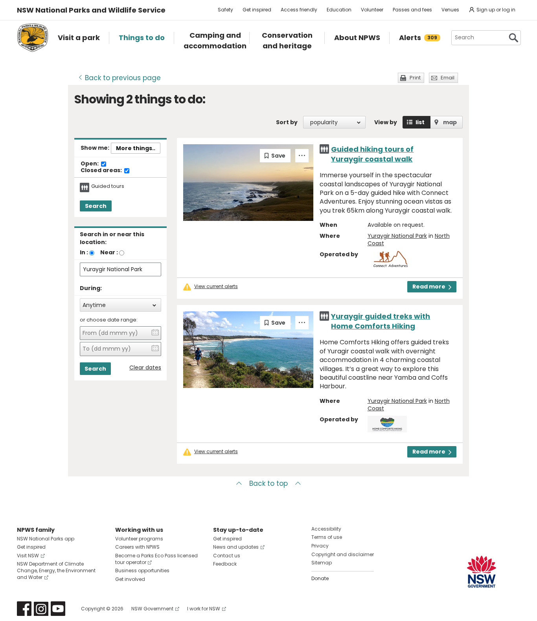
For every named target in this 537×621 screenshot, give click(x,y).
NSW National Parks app (45, 538)
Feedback (225, 563)
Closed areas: (102, 170)
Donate (320, 578)
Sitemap (321, 562)
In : (84, 252)
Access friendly (299, 9)
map (450, 122)
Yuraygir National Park (397, 236)
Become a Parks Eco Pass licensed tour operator (156, 559)
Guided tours (107, 186)
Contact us (226, 555)
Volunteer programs (139, 538)
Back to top (268, 483)
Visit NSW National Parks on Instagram (41, 608)
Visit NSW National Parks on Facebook (24, 608)
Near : (109, 252)
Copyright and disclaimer (342, 554)
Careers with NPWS (137, 547)
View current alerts (216, 286)
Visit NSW (28, 555)
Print (415, 77)
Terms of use (326, 537)
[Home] (32, 38)
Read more (428, 286)
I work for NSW (203, 608)
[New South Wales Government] (481, 572)
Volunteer (372, 9)
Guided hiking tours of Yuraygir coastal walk (372, 154)
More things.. (135, 148)
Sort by (287, 122)
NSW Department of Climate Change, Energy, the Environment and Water (56, 570)
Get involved (130, 579)
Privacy (320, 545)
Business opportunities (142, 570)
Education (339, 9)
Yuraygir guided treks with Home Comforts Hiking (380, 321)
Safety (225, 9)
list (420, 122)
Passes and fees (412, 9)
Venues (450, 9)
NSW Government (152, 608)
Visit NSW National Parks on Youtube (58, 608)
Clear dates (145, 367)
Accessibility (326, 528)
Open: (90, 163)
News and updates (236, 547)
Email (447, 77)
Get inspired (257, 9)
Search (96, 206)
